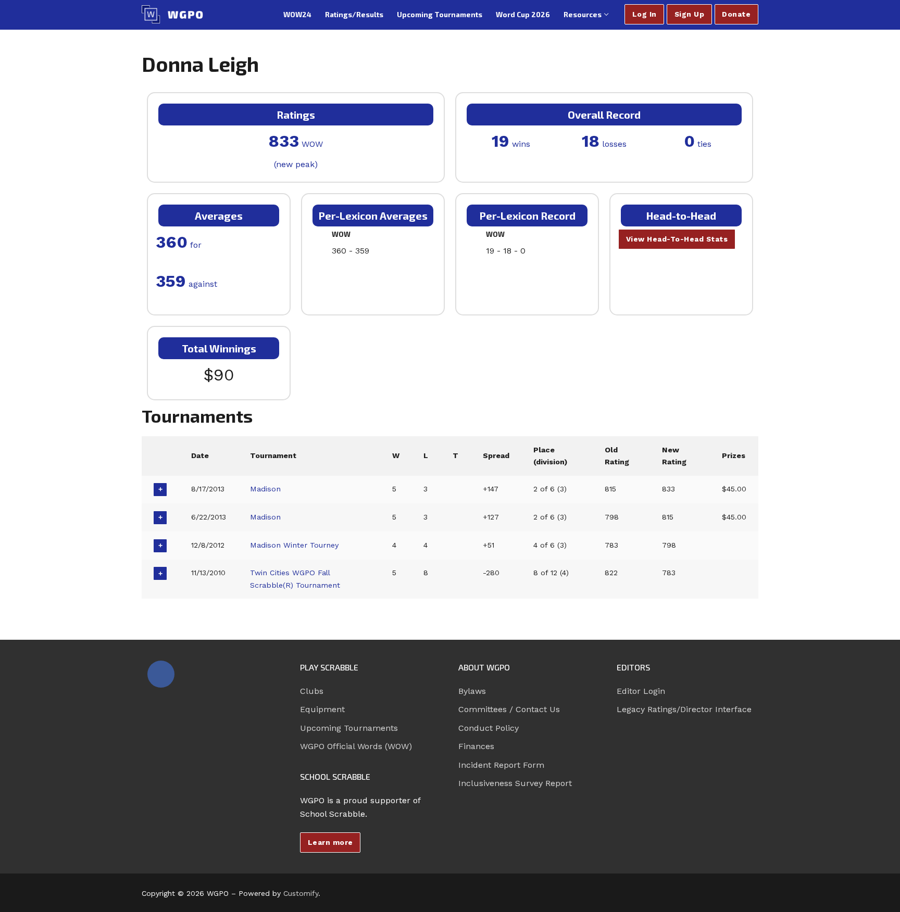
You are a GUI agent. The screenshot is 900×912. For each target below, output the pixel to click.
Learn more (330, 842)
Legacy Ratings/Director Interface (684, 709)
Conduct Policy (488, 728)
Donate (736, 14)
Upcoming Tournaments (349, 728)
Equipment (322, 709)
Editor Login (641, 691)
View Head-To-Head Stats (677, 239)
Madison (265, 489)
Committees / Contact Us (509, 709)
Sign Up (689, 14)
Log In (644, 14)
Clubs (311, 691)
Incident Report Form (501, 765)
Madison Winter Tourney (294, 545)
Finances (476, 746)
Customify (300, 893)
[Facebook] (160, 674)
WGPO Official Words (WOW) (356, 746)
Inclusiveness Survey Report (515, 783)
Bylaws (472, 691)
